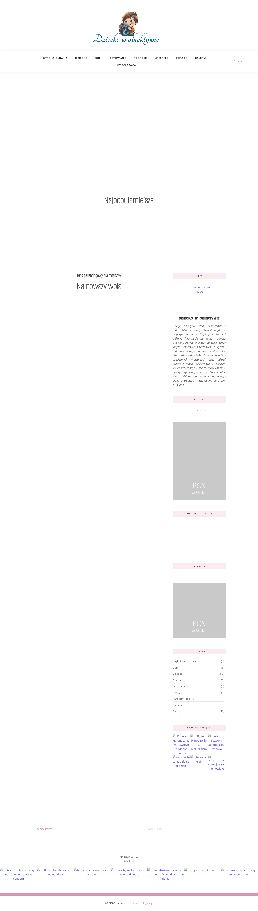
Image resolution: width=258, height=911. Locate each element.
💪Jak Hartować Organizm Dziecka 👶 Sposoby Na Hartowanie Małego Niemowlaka (128, 238)
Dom (98, 57)
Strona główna (55, 57)
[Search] (249, 61)
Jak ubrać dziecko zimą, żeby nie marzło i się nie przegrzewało (83, 645)
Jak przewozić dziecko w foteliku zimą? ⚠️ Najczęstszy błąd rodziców (90, 610)
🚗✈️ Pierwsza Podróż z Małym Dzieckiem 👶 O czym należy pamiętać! (198, 527)
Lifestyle (161, 57)
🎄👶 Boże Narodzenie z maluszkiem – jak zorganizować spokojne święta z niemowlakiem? (95, 682)
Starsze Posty (44, 828)
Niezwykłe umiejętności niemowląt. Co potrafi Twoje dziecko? (85, 460)
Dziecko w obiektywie (126, 39)
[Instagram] (17, 62)
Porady (181, 57)
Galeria (200, 57)
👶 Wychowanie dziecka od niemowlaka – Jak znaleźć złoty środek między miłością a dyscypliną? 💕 (63, 238)
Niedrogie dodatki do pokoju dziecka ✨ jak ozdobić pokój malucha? (196, 546)
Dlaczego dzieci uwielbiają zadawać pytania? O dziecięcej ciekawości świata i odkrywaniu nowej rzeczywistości (89, 408)
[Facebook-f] (9, 62)
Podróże (140, 57)
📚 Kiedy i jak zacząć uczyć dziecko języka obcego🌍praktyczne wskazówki (95, 755)
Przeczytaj (129, 155)
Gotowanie (117, 57)
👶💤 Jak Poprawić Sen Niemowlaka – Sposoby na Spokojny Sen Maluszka (191, 241)
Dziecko (81, 57)
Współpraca (126, 65)
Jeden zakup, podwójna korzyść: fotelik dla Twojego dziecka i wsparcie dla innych (94, 573)
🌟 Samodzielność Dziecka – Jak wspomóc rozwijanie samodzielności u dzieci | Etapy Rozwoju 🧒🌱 (98, 792)
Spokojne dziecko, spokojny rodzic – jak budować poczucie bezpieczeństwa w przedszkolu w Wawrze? (97, 498)
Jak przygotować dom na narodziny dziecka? (69, 535)
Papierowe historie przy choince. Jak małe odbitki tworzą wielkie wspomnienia (98, 720)
